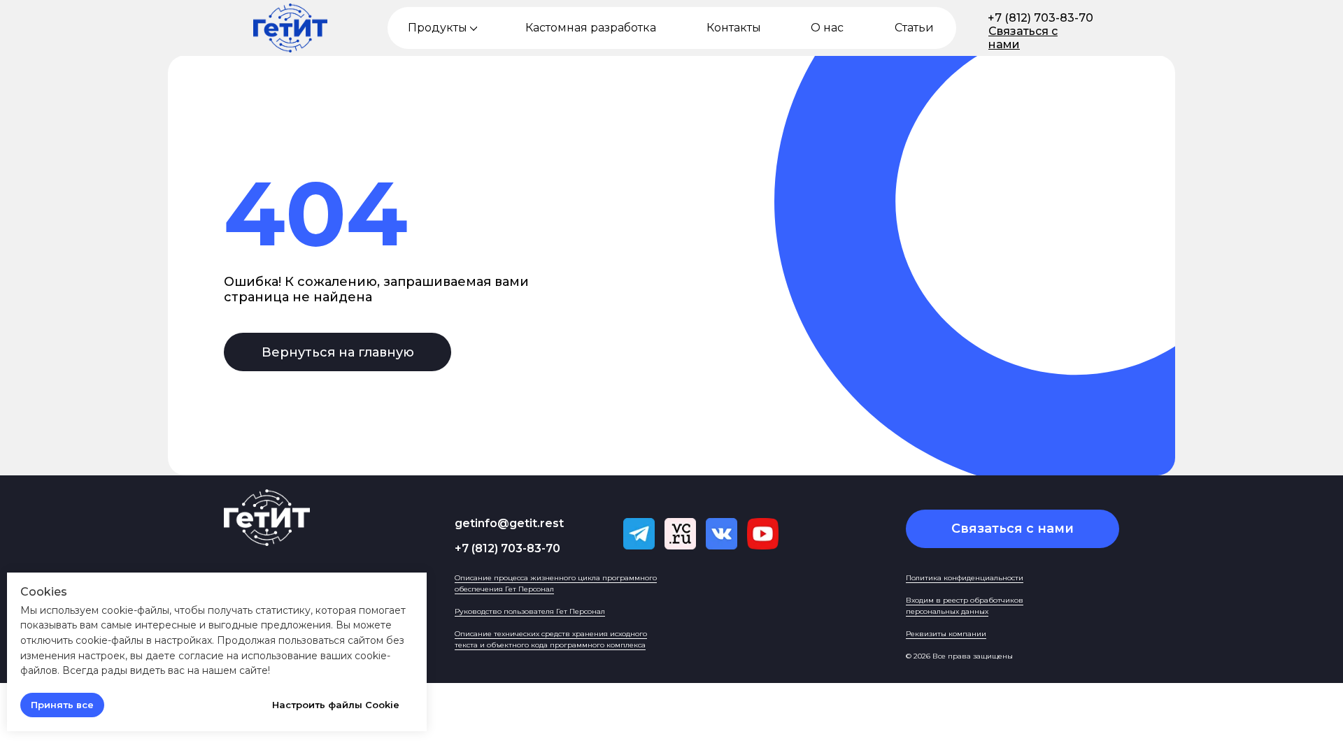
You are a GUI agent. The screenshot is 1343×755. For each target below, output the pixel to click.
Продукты (437, 27)
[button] (1012, 529)
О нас (827, 27)
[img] (473, 27)
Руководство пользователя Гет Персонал (530, 611)
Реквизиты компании (946, 633)
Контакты (733, 27)
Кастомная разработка (590, 27)
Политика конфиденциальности (964, 577)
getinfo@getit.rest (509, 523)
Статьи (914, 27)
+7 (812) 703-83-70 (1040, 17)
